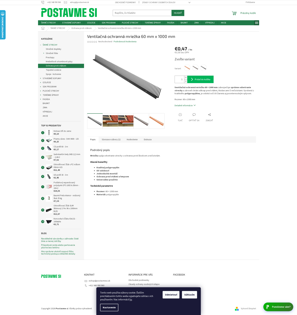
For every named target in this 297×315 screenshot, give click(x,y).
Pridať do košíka (202, 79)
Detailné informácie (184, 105)
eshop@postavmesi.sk (99, 280)
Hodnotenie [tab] (132, 139)
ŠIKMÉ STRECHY (50, 44)
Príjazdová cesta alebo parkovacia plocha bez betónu (58, 246)
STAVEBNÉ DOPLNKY (52, 78)
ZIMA (45, 107)
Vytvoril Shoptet (248, 308)
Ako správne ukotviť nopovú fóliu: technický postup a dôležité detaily (58, 252)
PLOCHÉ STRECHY (51, 90)
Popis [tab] (93, 139)
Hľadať (178, 13)
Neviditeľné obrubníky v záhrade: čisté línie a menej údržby (60, 239)
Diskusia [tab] (148, 139)
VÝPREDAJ (47, 111)
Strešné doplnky (53, 49)
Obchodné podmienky (125, 2)
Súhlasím (189, 294)
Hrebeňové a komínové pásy (59, 61)
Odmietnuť (171, 294)
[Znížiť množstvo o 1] (185, 81)
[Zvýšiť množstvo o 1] (185, 77)
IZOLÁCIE (47, 82)
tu (131, 299)
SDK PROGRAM (49, 86)
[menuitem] (48, 22)
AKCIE (45, 116)
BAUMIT (46, 103)
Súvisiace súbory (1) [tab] (111, 139)
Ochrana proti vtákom (56, 65)
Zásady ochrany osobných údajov (158, 2)
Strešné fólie (52, 53)
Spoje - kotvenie (53, 74)
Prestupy (50, 57)
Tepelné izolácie (53, 70)
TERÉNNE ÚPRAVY (51, 95)
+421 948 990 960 (96, 285)
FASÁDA (46, 99)
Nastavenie (109, 307)
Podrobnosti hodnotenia (125, 41)
